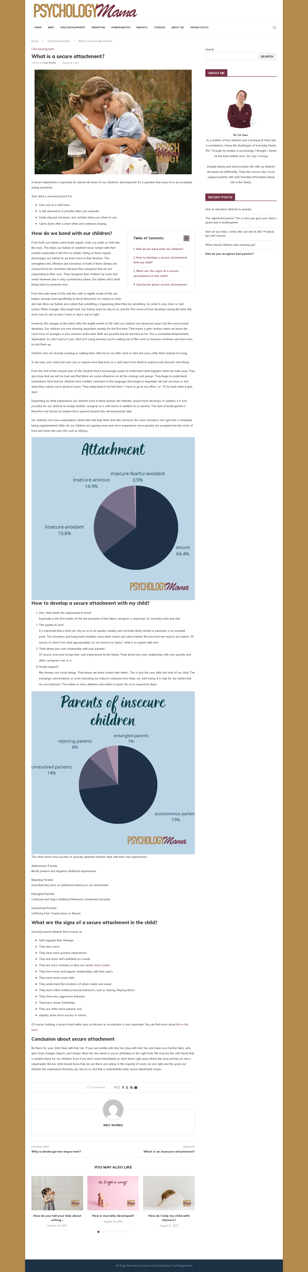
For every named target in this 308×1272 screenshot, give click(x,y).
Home (38, 27)
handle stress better (97, 965)
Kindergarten (120, 27)
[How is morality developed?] (113, 1193)
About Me (177, 27)
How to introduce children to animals (228, 209)
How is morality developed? (113, 1216)
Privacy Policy (199, 27)
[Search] (274, 28)
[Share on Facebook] (123, 1087)
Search (209, 49)
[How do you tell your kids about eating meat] (57, 1193)
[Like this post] (118, 1087)
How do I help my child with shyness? (169, 1218)
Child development (72, 27)
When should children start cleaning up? (230, 245)
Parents (141, 27)
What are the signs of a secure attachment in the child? (156, 273)
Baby (51, 27)
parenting (98, 27)
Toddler (159, 27)
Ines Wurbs (49, 62)
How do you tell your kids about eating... (57, 1218)
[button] (37, 1204)
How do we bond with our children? (160, 249)
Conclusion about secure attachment (161, 284)
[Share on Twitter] (127, 1087)
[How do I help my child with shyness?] (169, 1193)
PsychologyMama (182, 1265)
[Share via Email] (135, 1087)
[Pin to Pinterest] (131, 1087)
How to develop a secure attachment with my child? (160, 260)
